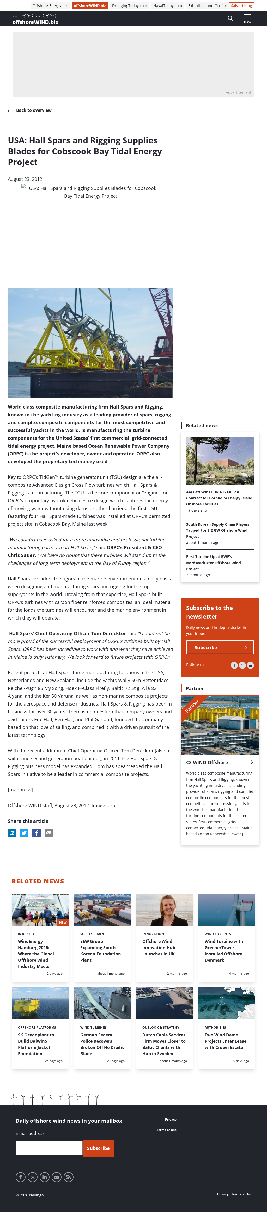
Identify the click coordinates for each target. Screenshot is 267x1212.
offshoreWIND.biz (90, 5)
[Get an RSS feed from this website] (69, 1177)
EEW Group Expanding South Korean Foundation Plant (100, 950)
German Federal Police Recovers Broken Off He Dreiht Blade (102, 1044)
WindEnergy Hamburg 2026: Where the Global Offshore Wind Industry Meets (36, 953)
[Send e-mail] (57, 1177)
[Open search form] (230, 18)
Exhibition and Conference (211, 5)
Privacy (171, 1119)
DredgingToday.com (129, 5)
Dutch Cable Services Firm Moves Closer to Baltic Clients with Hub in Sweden (164, 1044)
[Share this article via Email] (49, 833)
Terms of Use (166, 1130)
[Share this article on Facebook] (36, 833)
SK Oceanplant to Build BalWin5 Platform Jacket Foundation (36, 1044)
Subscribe (206, 647)
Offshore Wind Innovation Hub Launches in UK (158, 947)
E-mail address (30, 1133)
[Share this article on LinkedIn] (12, 833)
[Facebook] (234, 665)
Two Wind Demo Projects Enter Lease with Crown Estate (225, 1041)
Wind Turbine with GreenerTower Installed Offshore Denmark (224, 950)
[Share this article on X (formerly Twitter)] (24, 833)
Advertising (241, 5)
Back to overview (33, 110)
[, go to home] (35, 19)
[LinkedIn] (250, 665)
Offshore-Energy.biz (50, 5)
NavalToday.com (167, 5)
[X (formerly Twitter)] (242, 665)
